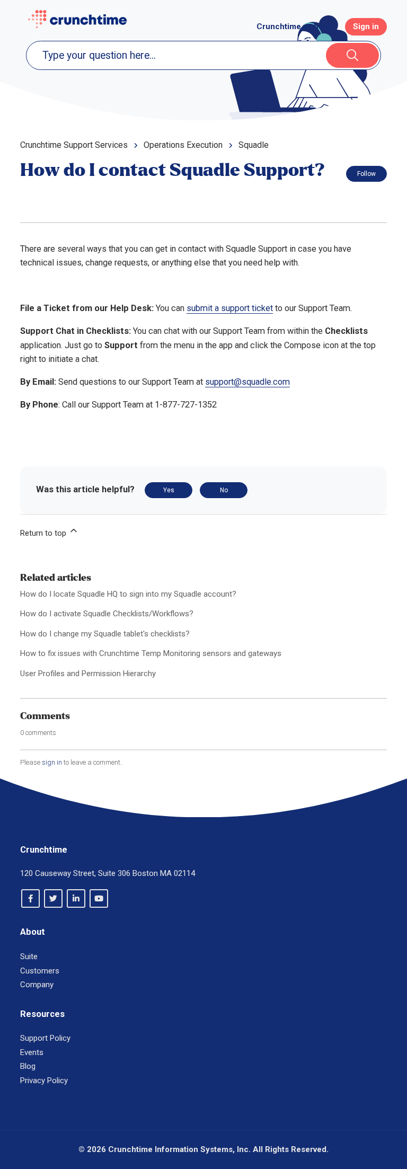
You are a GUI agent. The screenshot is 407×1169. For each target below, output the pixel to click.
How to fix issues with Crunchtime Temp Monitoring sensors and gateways (150, 653)
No (224, 490)
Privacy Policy (44, 1080)
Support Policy (45, 1038)
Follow (366, 174)
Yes (168, 490)
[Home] (77, 19)
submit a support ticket (230, 308)
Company (37, 984)
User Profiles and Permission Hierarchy (88, 673)
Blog (28, 1066)
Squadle (253, 145)
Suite (29, 956)
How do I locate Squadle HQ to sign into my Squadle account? (128, 594)
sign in (52, 762)
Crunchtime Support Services (74, 145)
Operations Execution (183, 145)
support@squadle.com (247, 382)
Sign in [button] (366, 26)
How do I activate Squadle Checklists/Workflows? (106, 613)
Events (31, 1052)
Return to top (44, 533)
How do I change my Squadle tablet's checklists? (105, 634)
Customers (39, 971)
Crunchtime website (294, 26)
